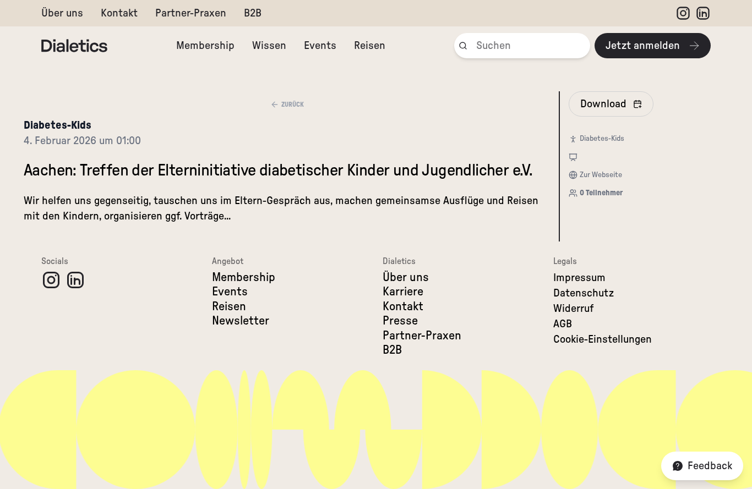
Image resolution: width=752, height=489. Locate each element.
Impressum (579, 277)
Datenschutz (583, 293)
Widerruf (573, 308)
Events (320, 45)
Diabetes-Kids (57, 125)
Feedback (710, 465)
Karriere (403, 291)
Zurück (292, 104)
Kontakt (119, 13)
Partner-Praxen (190, 13)
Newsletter (240, 321)
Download (603, 103)
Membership (205, 45)
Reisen (369, 45)
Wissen (269, 45)
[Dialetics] (74, 45)
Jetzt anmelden (643, 45)
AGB (562, 323)
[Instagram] (683, 13)
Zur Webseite (601, 175)
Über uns (62, 13)
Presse (400, 321)
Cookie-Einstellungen (602, 339)
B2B (252, 13)
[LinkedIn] (703, 13)
